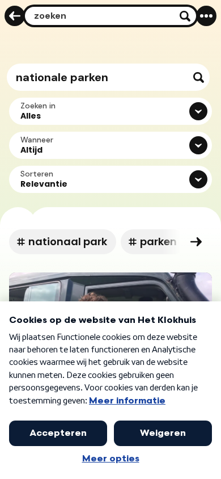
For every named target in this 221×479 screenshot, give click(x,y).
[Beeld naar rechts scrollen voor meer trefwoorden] (196, 241)
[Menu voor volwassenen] (206, 16)
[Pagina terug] (15, 16)
